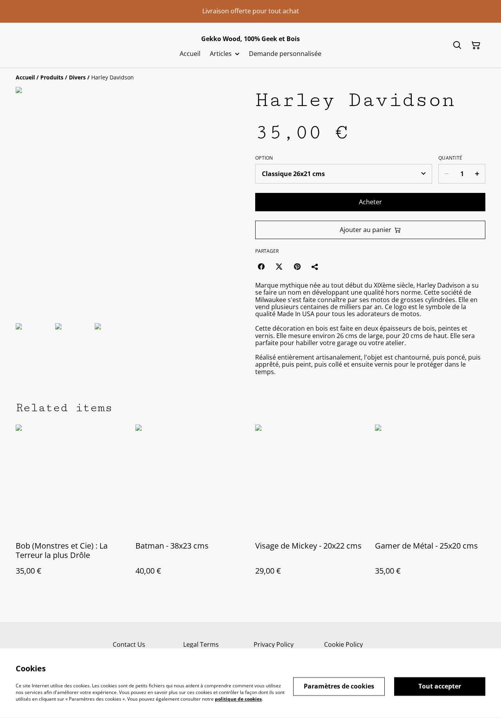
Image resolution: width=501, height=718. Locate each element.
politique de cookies (238, 698)
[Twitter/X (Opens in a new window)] (279, 266)
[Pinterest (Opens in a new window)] (297, 266)
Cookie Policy (343, 644)
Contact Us (129, 644)
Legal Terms (201, 644)
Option (264, 158)
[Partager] (315, 266)
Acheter (370, 202)
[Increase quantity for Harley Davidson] (477, 174)
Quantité (450, 158)
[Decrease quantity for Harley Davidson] (446, 174)
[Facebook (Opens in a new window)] (261, 266)
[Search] (457, 45)
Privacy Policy (274, 644)
